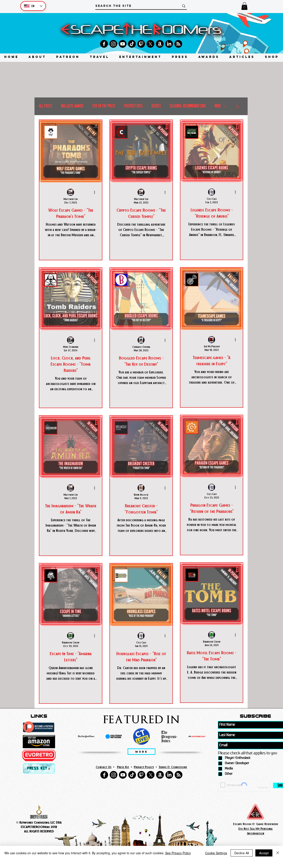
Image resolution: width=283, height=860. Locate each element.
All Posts (45, 106)
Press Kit (123, 767)
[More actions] (96, 192)
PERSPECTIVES (133, 106)
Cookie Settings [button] (216, 853)
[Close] (277, 852)
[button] (244, 6)
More (218, 106)
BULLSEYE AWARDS (72, 106)
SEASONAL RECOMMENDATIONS (188, 106)
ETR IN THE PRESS (103, 106)
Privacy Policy (144, 767)
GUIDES (156, 106)
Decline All (241, 853)
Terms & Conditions (173, 767)
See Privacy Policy (178, 853)
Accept (264, 853)
